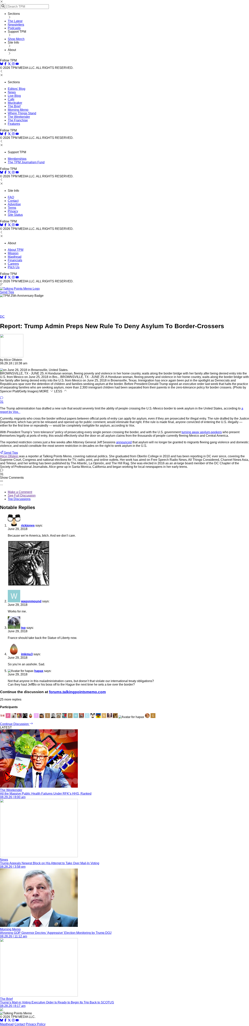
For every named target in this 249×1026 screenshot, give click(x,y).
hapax (38, 671)
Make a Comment (20, 492)
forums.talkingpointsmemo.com (77, 692)
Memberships (17, 158)
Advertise (14, 204)
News (12, 92)
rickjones (28, 525)
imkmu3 (27, 654)
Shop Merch (16, 39)
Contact (13, 200)
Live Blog (14, 95)
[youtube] (17, 64)
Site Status (15, 214)
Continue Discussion (15, 724)
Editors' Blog (16, 88)
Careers (13, 263)
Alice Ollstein (9, 456)
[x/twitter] (10, 64)
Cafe (11, 99)
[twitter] (9, 1020)
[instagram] (13, 64)
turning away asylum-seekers (201, 432)
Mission (13, 253)
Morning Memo (18, 109)
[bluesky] (1, 64)
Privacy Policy (36, 1024)
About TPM (15, 249)
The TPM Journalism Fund (26, 162)
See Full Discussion (22, 495)
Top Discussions (19, 499)
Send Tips (7, 292)
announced (124, 442)
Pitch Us (13, 267)
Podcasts (14, 28)
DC (2, 316)
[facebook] (5, 64)
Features (14, 123)
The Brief (14, 106)
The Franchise (18, 120)
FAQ (11, 197)
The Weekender (19, 116)
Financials (15, 260)
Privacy (13, 211)
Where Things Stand (22, 113)
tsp (23, 627)
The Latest (15, 21)
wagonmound (31, 601)
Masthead (14, 256)
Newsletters (16, 24)
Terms (12, 207)
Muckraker (15, 102)
